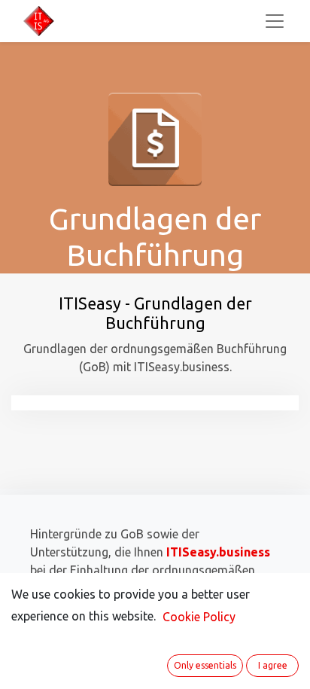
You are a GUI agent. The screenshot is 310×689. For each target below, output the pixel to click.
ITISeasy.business (218, 552)
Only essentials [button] (205, 665)
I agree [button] (272, 665)
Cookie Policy (199, 616)
